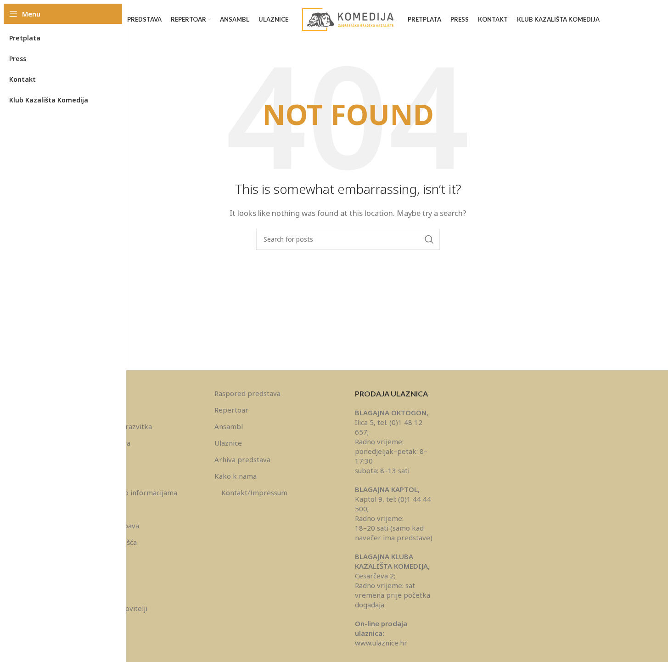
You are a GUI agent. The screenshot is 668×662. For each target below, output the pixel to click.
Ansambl (228, 426)
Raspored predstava (247, 393)
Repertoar (231, 409)
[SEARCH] (429, 239)
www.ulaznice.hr (381, 642)
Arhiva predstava (242, 459)
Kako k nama (235, 476)
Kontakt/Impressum (254, 492)
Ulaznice (228, 442)
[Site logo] (348, 18)
